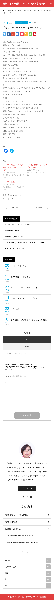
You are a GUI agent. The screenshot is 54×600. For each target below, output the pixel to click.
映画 (27, 573)
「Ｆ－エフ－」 (17, 309)
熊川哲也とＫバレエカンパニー (15, 195)
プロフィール (27, 488)
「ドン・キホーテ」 (19, 266)
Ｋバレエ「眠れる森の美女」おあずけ (26, 287)
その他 (27, 561)
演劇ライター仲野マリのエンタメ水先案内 (24, 3)
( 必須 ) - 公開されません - (16, 376)
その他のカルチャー (27, 567)
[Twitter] (23, 495)
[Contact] (31, 495)
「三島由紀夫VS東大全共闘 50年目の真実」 (20, 536)
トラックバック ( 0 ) (27, 346)
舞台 (21, 22)
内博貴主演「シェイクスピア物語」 (19, 224)
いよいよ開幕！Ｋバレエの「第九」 (25, 298)
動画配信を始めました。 (14, 237)
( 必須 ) (9, 369)
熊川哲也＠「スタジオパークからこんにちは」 (29, 320)
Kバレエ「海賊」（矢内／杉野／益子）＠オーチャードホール (13, 167)
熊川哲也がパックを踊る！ (21, 277)
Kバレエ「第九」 (9, 182)
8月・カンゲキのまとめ (14, 249)
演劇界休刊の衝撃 (12, 231)
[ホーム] (3, 10)
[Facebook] (27, 495)
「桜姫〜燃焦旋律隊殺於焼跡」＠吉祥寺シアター (24, 242)
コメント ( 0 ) (27, 339)
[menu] (50, 3)
